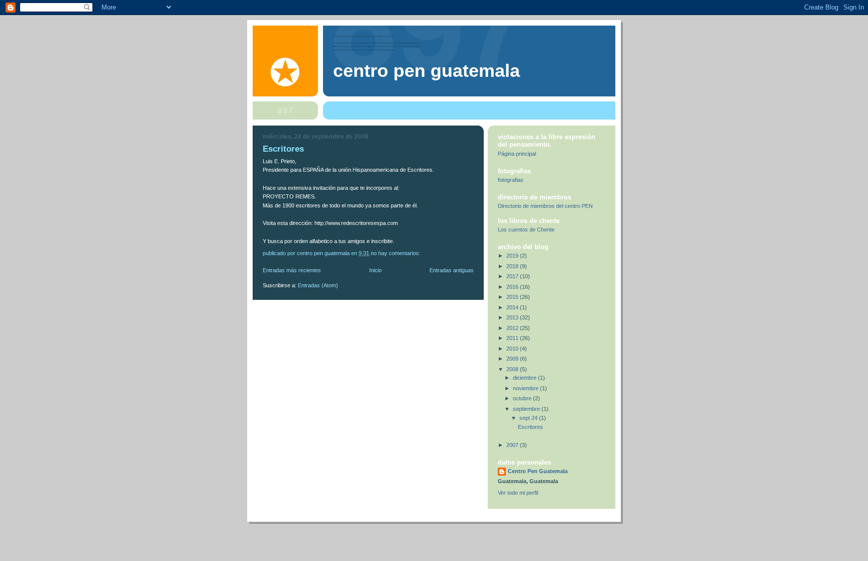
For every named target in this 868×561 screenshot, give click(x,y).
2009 (513, 359)
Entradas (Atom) (318, 285)
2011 (513, 338)
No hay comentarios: (396, 253)
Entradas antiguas (451, 270)
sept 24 (529, 418)
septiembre (527, 409)
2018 (513, 266)
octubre (523, 398)
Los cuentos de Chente (526, 230)
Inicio (375, 270)
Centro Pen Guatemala (426, 71)
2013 (513, 317)
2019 (513, 256)
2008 (513, 369)
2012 (513, 328)
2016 (513, 287)
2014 (513, 307)
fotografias (510, 180)
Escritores (283, 149)
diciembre (525, 378)
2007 (513, 445)
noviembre (526, 388)
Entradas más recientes (292, 270)
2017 (513, 276)
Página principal (517, 154)
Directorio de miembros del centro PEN (545, 206)
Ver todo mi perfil (518, 493)
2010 (513, 349)
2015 (513, 297)
